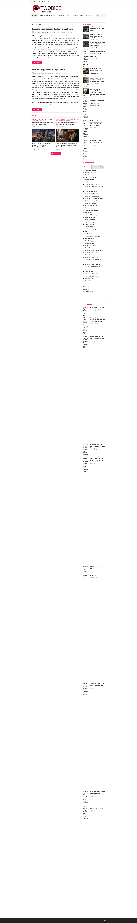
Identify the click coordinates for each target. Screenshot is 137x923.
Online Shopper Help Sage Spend (48, 69)
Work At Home (89, 280)
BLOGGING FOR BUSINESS (47, 15)
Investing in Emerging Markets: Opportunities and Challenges (97, 446)
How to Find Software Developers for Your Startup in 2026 (97, 28)
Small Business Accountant (93, 248)
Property (87, 231)
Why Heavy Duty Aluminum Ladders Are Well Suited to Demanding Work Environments (42, 145)
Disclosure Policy (41, 1)
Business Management (92, 196)
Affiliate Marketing (91, 170)
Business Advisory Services (93, 184)
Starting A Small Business (93, 269)
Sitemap (49, 1)
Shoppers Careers (90, 245)
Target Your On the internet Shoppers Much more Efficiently (97, 793)
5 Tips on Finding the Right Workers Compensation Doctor (97, 685)
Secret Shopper (89, 238)
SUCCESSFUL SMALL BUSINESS (82, 15)
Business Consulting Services (94, 186)
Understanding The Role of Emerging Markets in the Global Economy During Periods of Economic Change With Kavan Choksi (94, 92)
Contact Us (33, 1)
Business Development (92, 189)
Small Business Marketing (93, 264)
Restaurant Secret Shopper (93, 236)
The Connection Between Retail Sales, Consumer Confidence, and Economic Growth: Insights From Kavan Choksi (93, 81)
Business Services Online (92, 200)
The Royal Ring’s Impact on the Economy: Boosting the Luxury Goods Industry (97, 319)
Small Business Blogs (91, 252)
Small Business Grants (92, 255)
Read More (37, 62)
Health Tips (88, 212)
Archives (95, 167)
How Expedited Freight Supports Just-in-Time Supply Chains (96, 36)
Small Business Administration (94, 250)
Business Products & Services (94, 198)
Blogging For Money (91, 177)
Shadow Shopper (90, 243)
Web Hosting (89, 278)
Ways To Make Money (91, 276)
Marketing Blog (90, 219)
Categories (87, 167)
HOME (35, 15)
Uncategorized (89, 271)
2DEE (105, 920)
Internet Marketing (91, 215)
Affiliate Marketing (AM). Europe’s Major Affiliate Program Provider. (97, 460)
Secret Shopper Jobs (91, 240)
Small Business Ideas (91, 257)
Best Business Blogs (91, 172)
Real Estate (88, 233)
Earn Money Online (91, 205)
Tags (101, 167)
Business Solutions (90, 203)
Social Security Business (92, 266)
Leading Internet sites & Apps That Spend (52, 29)
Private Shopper (90, 226)
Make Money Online (51, 32)
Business (87, 182)
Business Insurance (91, 191)
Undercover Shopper (91, 273)
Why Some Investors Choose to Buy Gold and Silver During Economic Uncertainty (67, 145)
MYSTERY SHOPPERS (38, 19)
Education (88, 208)
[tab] (87, 167)
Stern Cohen (93, 575)
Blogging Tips (89, 179)
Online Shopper (51, 73)
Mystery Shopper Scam (92, 222)
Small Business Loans (91, 262)
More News (55, 154)
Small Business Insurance (93, 259)
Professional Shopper (91, 229)
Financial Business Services (93, 210)
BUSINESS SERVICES (64, 15)
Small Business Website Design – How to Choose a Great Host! (97, 338)
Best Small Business (91, 175)
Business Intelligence (91, 193)
